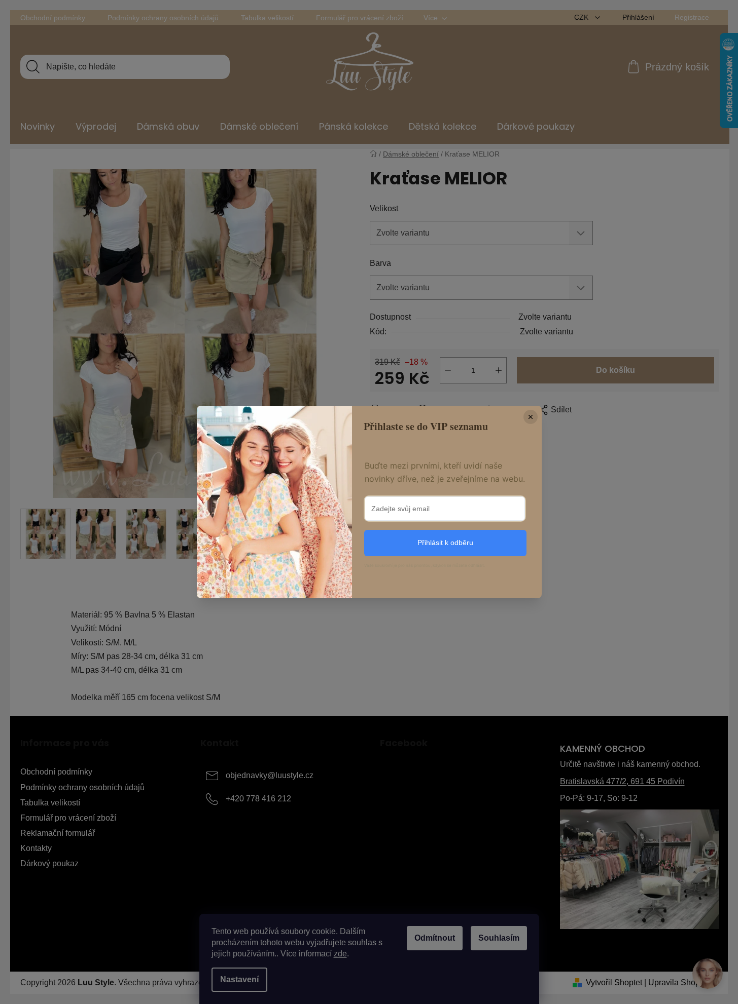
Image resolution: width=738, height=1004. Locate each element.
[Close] (530, 417)
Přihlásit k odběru (445, 542)
